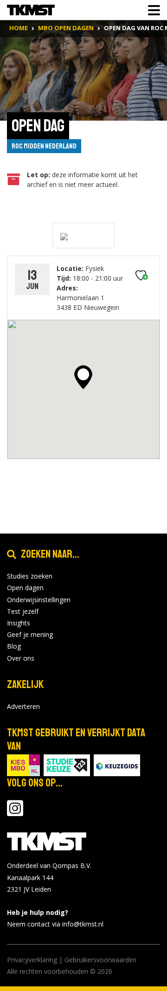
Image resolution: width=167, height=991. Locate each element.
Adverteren (23, 706)
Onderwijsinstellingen (39, 599)
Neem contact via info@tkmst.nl (55, 924)
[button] (83, 377)
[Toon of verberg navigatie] (151, 10)
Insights (18, 622)
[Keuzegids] (117, 764)
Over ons (20, 658)
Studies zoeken (29, 576)
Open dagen (25, 587)
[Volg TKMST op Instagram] (15, 812)
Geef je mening (30, 634)
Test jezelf (23, 611)
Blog (14, 646)
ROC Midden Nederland (44, 146)
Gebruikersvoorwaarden (100, 959)
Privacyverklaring (32, 959)
